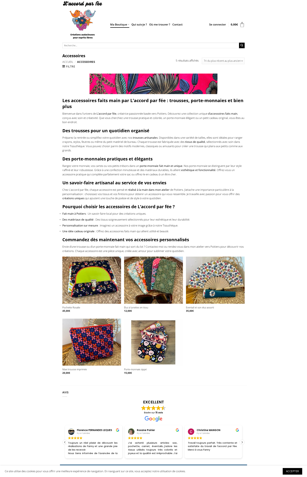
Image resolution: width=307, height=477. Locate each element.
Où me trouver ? (159, 24)
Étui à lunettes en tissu (136, 307)
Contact (177, 24)
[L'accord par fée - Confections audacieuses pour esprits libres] (83, 20)
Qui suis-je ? (139, 24)
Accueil (67, 62)
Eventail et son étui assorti (200, 307)
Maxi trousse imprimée (74, 369)
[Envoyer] (242, 45)
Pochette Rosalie (71, 307)
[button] (217, 24)
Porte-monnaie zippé (135, 369)
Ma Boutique (118, 24)
